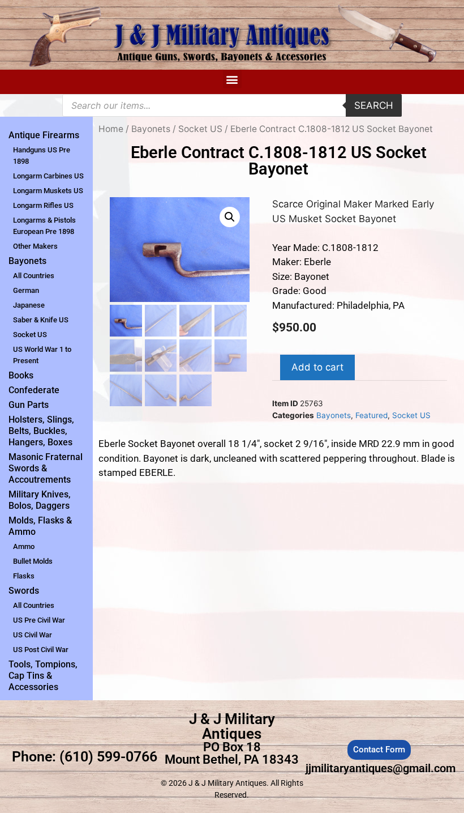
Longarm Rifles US (43, 205)
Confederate (33, 390)
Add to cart (317, 367)
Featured (371, 415)
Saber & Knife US (40, 320)
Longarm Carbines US (48, 176)
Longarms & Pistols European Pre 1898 (44, 226)
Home (110, 129)
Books (20, 375)
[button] (232, 79)
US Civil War (32, 635)
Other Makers (35, 246)
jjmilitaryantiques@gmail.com (381, 768)
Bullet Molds (33, 561)
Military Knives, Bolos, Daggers (39, 500)
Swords (23, 590)
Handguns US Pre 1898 (41, 155)
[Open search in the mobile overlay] (232, 105)
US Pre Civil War (39, 620)
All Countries (33, 275)
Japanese (29, 305)
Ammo (24, 546)
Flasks (24, 576)
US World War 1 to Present (42, 355)
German (26, 290)
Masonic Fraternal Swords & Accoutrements (45, 468)
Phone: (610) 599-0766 (84, 756)
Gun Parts (28, 404)
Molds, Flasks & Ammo (40, 526)
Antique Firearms (43, 135)
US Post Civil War (40, 649)
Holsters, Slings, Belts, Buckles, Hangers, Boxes (41, 431)
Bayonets (27, 261)
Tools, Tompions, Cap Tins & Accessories (43, 675)
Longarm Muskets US (48, 190)
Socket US (30, 334)
